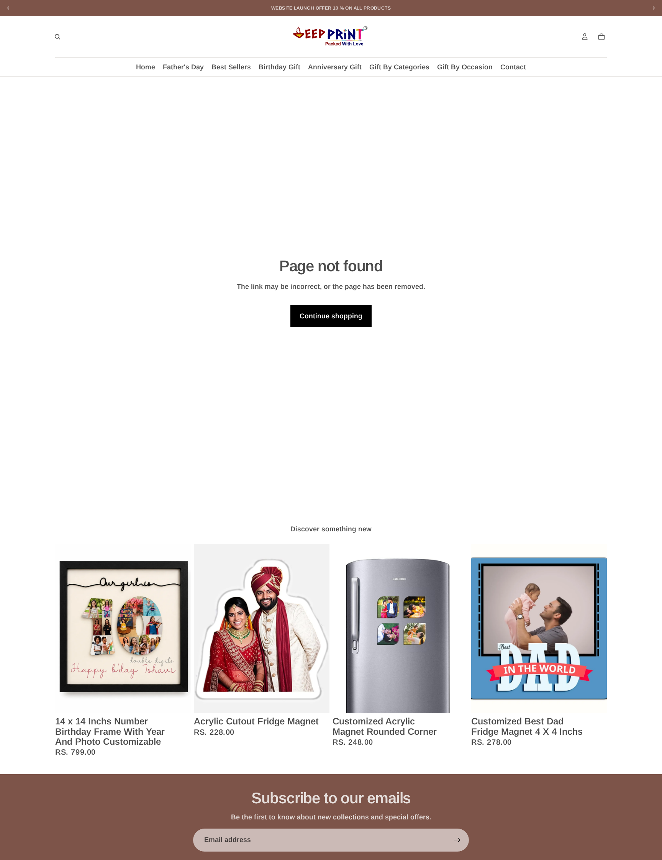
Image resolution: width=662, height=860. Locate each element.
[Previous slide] (66, 628)
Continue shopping (331, 316)
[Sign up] (457, 840)
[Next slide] (179, 628)
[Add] (179, 701)
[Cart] (601, 36)
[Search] (57, 36)
